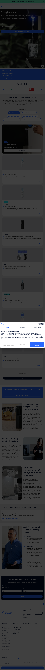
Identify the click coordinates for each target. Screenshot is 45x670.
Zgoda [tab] (8, 327)
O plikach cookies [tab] (37, 327)
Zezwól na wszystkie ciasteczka (37, 344)
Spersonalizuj (22, 344)
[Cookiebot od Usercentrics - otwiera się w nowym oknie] (38, 324)
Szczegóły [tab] (22, 327)
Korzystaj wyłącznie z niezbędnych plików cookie (8, 344)
